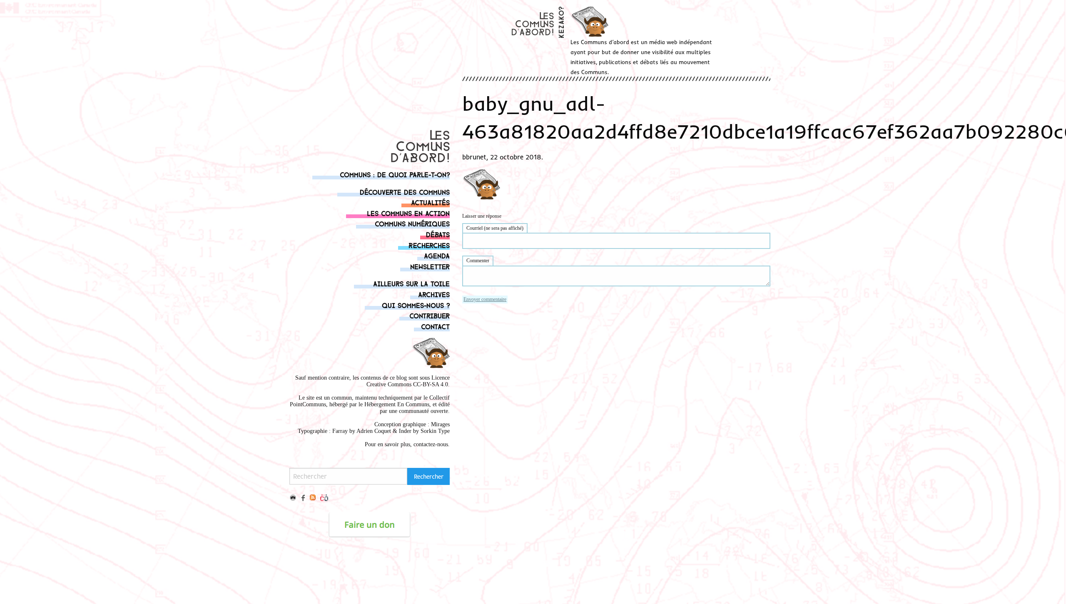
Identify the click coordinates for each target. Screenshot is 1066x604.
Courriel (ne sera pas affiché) (494, 228)
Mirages (440, 424)
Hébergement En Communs (396, 404)
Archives (434, 294)
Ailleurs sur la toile (411, 283)
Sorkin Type (435, 431)
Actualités (430, 202)
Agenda (437, 255)
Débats (438, 234)
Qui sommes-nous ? (416, 304)
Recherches (429, 245)
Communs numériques (412, 223)
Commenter (477, 260)
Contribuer (429, 315)
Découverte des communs (405, 191)
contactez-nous (430, 444)
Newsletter (430, 266)
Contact (435, 326)
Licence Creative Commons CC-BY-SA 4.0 (408, 381)
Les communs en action (408, 212)
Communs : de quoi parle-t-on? (395, 174)
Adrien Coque (372, 431)
